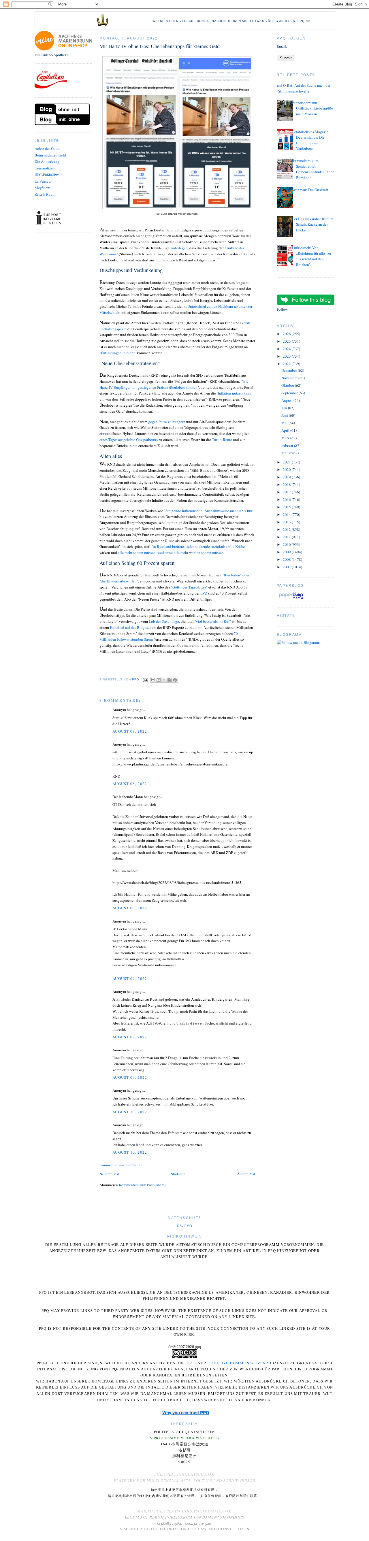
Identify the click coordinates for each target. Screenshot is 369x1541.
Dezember (289, 370)
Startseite (178, 1173)
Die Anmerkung (47, 161)
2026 (287, 333)
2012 (287, 529)
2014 (287, 514)
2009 (287, 551)
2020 (287, 469)
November (289, 377)
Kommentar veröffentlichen (120, 1164)
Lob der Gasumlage (164, 621)
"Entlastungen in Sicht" (118, 352)
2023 (287, 356)
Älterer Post (246, 1173)
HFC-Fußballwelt (48, 174)
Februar (287, 445)
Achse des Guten (48, 148)
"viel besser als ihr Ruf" (213, 621)
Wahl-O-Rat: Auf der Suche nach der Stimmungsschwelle (302, 88)
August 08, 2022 (129, 731)
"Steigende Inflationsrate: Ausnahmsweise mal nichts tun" (209, 510)
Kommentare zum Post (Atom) (142, 1184)
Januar (286, 452)
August (287, 400)
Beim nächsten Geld (50, 155)
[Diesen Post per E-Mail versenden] (153, 680)
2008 (287, 559)
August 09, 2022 (129, 907)
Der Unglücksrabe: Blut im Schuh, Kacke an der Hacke (313, 224)
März (285, 437)
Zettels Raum (45, 194)
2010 (287, 544)
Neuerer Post (109, 1173)
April (285, 430)
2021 (287, 462)
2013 (287, 522)
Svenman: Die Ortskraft (310, 189)
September (290, 392)
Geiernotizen (45, 168)
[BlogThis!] (158, 680)
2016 (287, 499)
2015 (287, 507)
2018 (287, 484)
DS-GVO (184, 1225)
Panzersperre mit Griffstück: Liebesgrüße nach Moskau (312, 108)
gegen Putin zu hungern (166, 421)
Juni (285, 415)
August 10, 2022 (129, 1111)
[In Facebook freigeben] (169, 680)
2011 (287, 537)
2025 (287, 341)
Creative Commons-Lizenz (238, 1362)
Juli (284, 407)
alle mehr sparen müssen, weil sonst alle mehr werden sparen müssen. (171, 552)
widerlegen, (179, 247)
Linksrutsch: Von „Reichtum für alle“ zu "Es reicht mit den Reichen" (311, 256)
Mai (285, 422)
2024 (287, 348)
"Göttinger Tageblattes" (189, 587)
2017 (287, 492)
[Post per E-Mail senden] (145, 679)
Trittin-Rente (222, 439)
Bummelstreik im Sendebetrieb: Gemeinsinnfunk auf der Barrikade (313, 169)
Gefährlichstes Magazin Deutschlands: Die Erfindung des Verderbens (310, 140)
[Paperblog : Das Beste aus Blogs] (291, 598)
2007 (287, 566)
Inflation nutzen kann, (235, 393)
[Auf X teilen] (164, 680)
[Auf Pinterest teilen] (175, 680)
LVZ (203, 593)
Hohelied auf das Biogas (129, 627)
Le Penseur (43, 181)
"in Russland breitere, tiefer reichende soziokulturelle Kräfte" (198, 546)
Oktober (288, 385)
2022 (287, 363)
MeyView (42, 187)
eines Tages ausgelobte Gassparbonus (128, 439)
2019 (287, 477)
